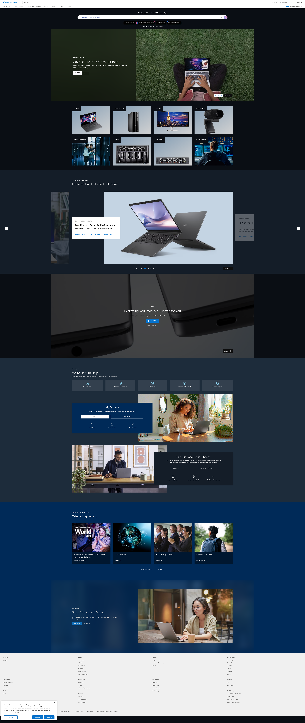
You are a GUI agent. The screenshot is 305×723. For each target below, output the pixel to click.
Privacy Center (230, 696)
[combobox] (46, 2)
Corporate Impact (82, 699)
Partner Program (156, 691)
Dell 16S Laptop (161, 235)
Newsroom (80, 693)
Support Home (156, 660)
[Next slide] (221, 95)
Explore (117, 560)
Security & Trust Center (232, 699)
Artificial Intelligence (80, 139)
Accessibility (90, 711)
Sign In (95, 416)
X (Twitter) (229, 665)
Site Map (5, 660)
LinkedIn (229, 668)
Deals (4, 693)
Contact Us (230, 663)
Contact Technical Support (159, 663)
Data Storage (159, 139)
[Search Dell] (69, 2)
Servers (117, 139)
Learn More (78, 72)
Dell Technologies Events (164, 555)
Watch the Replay (79, 560)
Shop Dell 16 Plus (91, 72)
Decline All (37, 717)
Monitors (158, 108)
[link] (284, 2)
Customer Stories (82, 702)
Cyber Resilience (201, 139)
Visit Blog (159, 569)
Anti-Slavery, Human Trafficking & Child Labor (108, 711)
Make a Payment (82, 671)
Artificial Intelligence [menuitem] (7, 6)
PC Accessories (200, 108)
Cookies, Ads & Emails (65, 711)
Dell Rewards (230, 685)
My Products (81, 668)
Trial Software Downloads (233, 702)
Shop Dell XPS (151, 325)
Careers (80, 685)
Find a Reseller (156, 685)
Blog (228, 682)
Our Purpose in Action (204, 555)
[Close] (54, 702)
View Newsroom (121, 555)
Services (5, 691)
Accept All (49, 717)
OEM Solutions (156, 688)
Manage (11, 717)
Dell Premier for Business (296, 6)
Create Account (127, 416)
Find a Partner (155, 682)
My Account (81, 660)
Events (228, 688)
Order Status (81, 663)
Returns (154, 665)
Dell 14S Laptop (149, 235)
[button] (275, 2)
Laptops (76, 108)
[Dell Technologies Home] (9, 2)
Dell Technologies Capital (84, 688)
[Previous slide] (215, 95)
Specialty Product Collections (234, 693)
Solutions (5, 688)
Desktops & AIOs (119, 108)
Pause (226, 95)
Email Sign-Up (230, 691)
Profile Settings (81, 665)
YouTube (229, 674)
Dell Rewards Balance (83, 674)
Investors (80, 691)
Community (230, 660)
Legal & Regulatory (78, 711)
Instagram (229, 671)
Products (5, 685)
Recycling (80, 696)
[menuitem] (20, 6)
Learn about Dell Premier (206, 468)
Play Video (154, 320)
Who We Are (81, 682)
